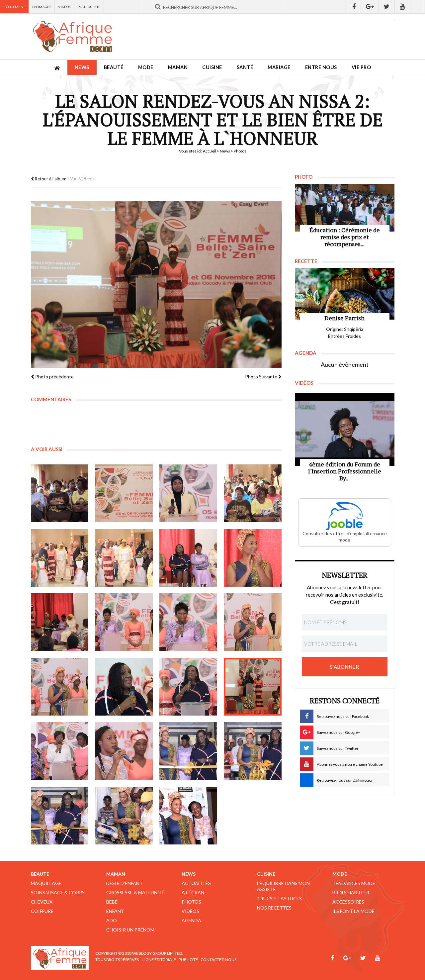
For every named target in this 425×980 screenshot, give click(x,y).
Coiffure (42, 911)
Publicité (188, 959)
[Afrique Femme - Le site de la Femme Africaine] (72, 36)
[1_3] (188, 493)
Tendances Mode (353, 883)
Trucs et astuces (279, 898)
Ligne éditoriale (159, 959)
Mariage (279, 67)
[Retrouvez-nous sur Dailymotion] (417, 6)
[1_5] (60, 558)
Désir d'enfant (124, 883)
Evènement (14, 7)
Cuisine (212, 67)
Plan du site (89, 7)
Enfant (115, 911)
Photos (191, 902)
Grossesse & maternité (135, 892)
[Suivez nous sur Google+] (370, 6)
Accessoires (348, 902)
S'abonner (344, 667)
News (82, 67)
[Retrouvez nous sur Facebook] (354, 6)
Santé (245, 67)
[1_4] (253, 493)
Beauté (114, 67)
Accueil (209, 150)
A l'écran (193, 892)
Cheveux (41, 902)
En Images (41, 7)
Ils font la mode (353, 911)
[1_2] (124, 493)
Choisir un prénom (130, 929)
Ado (111, 920)
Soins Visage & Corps (58, 892)
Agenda (191, 920)
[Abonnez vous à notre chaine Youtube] (402, 6)
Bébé (112, 902)
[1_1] (60, 493)
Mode (145, 67)
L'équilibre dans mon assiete (283, 886)
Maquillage (46, 883)
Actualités (196, 883)
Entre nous (321, 67)
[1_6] (124, 558)
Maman (178, 67)
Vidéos (64, 7)
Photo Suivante (261, 376)
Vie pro (361, 67)
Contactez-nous (218, 959)
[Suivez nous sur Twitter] (387, 6)
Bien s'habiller (350, 892)
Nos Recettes (274, 908)
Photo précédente (54, 376)
